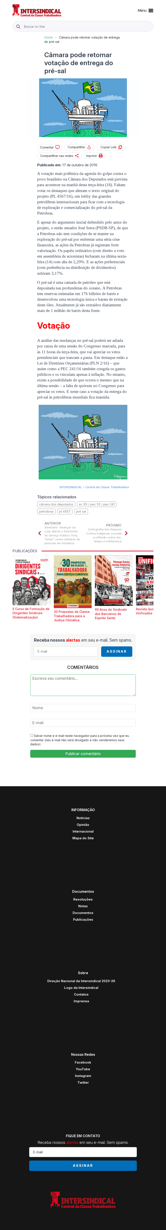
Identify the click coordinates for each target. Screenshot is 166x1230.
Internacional (83, 831)
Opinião (83, 825)
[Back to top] (155, 1219)
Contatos (81, 994)
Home (48, 37)
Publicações (83, 919)
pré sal (81, 511)
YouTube (83, 1069)
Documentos (83, 913)
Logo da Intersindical (81, 988)
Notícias (83, 818)
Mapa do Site (83, 838)
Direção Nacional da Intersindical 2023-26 (81, 981)
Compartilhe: (76, 147)
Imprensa (81, 1001)
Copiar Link (109, 147)
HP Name (13, 35)
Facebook (83, 1062)
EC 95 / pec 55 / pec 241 (97, 504)
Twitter (83, 1082)
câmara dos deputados (56, 504)
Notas (83, 906)
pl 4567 (64, 511)
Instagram (83, 1076)
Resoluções (83, 899)
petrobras (46, 511)
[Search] (18, 26)
